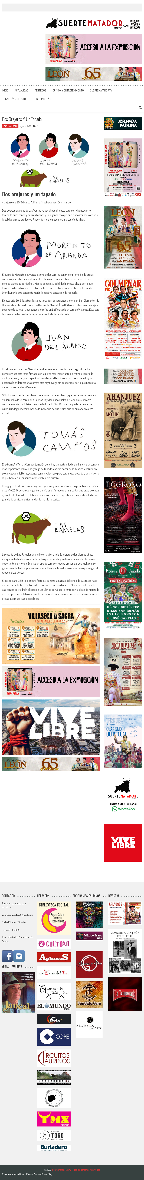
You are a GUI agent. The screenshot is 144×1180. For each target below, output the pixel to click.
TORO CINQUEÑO (42, 99)
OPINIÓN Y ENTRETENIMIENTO (68, 90)
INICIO (5, 90)
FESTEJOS (40, 90)
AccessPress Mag (43, 1174)
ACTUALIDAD (21, 90)
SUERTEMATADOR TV (101, 90)
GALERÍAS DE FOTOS (16, 99)
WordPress (20, 1174)
